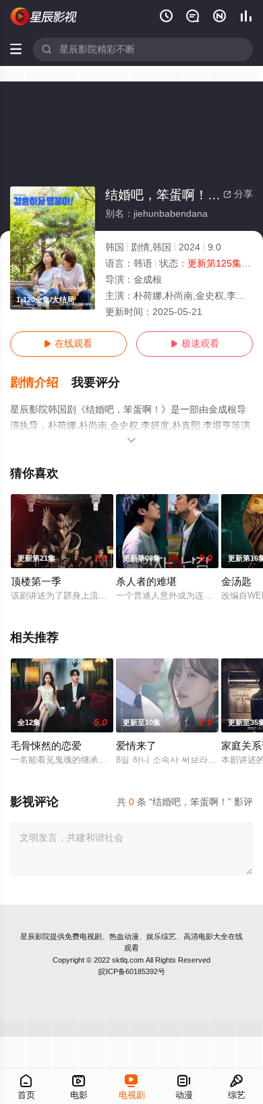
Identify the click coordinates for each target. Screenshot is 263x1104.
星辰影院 (35, 936)
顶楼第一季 (36, 581)
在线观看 (68, 344)
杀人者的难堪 (146, 581)
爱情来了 (136, 745)
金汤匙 (236, 581)
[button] (41, 382)
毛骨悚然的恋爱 (46, 745)
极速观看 (195, 344)
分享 (238, 194)
